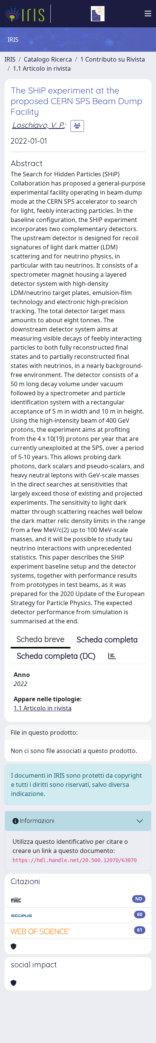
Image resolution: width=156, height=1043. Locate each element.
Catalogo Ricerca (48, 59)
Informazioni (36, 820)
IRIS (10, 59)
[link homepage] (28, 14)
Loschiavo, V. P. (38, 125)
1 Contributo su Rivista (112, 59)
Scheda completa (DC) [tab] (56, 656)
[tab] (112, 656)
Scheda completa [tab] (107, 639)
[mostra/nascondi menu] (148, 13)
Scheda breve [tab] (40, 639)
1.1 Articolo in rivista (42, 68)
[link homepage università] (98, 14)
